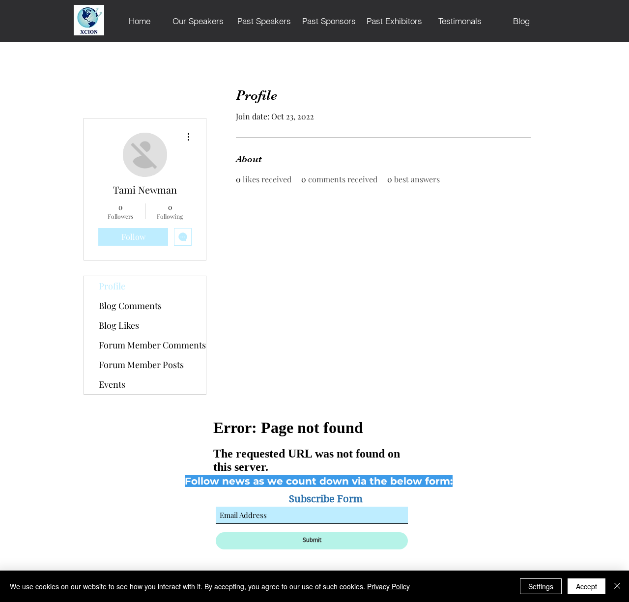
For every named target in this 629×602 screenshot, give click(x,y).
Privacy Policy (388, 586)
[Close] (617, 586)
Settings (540, 586)
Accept (586, 586)
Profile (112, 286)
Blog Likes (119, 325)
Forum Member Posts (141, 365)
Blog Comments (130, 306)
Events (112, 384)
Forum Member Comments (152, 345)
